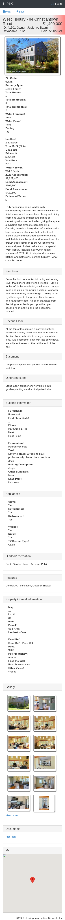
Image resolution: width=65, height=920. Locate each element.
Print (7, 11)
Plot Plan (11, 836)
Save (22, 11)
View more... (13, 815)
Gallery (10, 687)
